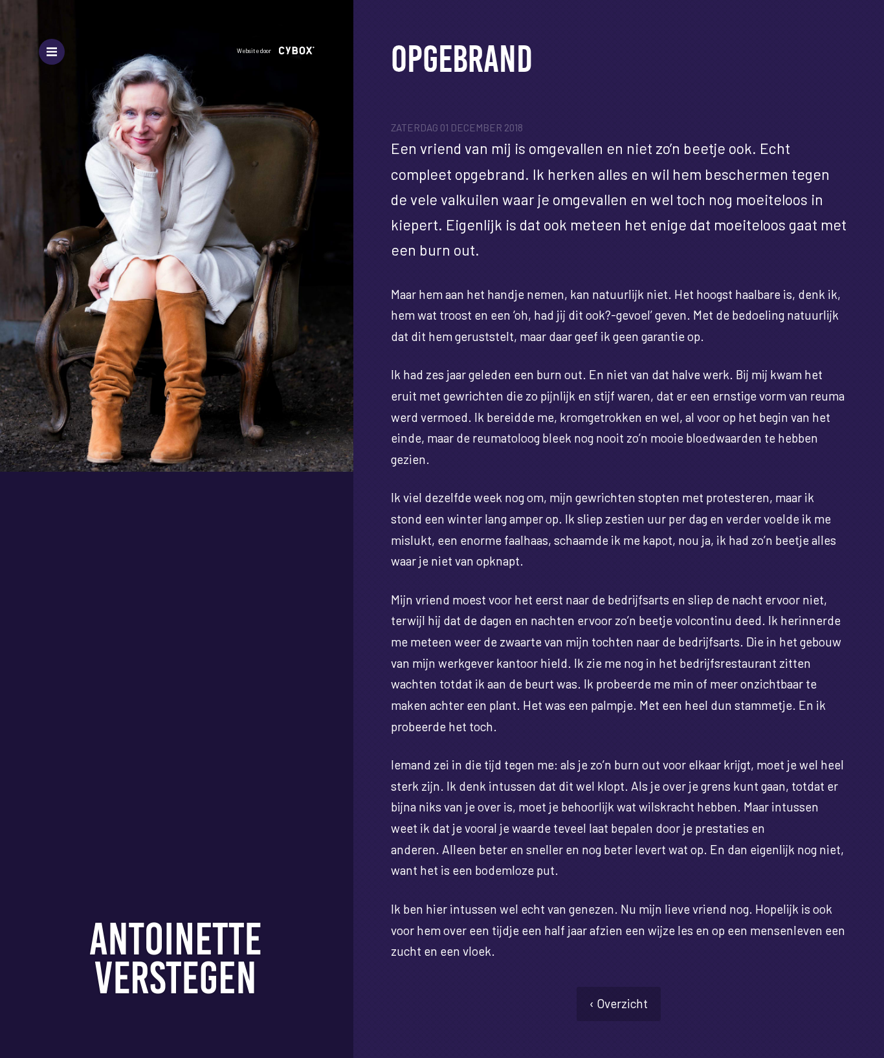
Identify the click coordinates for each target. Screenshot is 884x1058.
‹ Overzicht (619, 1003)
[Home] (177, 957)
